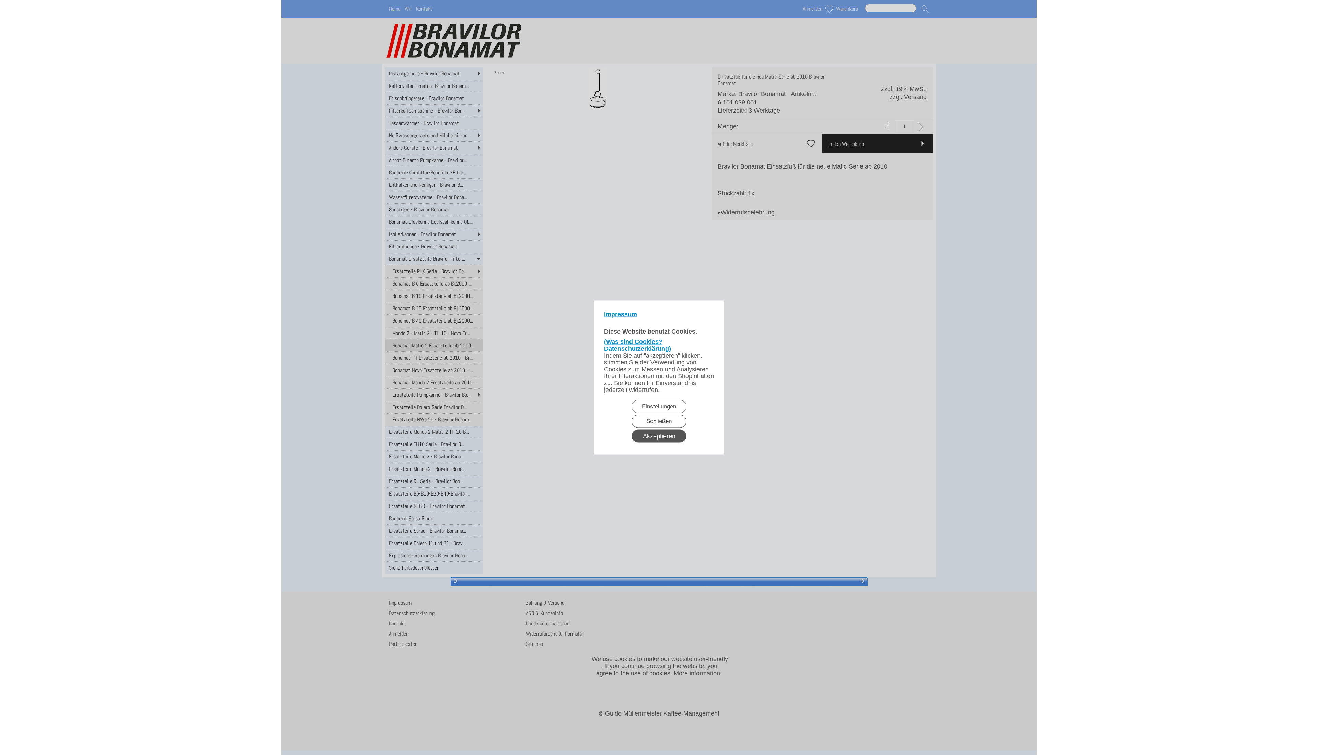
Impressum (620, 314)
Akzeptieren (659, 436)
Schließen (659, 421)
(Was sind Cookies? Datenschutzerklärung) (637, 345)
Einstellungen (659, 406)
